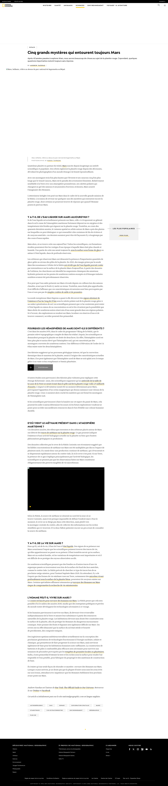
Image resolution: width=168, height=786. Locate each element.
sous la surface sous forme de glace (86, 250)
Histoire (15, 749)
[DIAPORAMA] (66, 370)
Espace (32, 47)
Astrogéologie (36, 705)
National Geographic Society (67, 755)
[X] (133, 750)
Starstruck (35, 710)
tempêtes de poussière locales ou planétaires (84, 652)
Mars (64, 166)
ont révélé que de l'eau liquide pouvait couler (83, 265)
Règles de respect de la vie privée (34, 778)
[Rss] (151, 750)
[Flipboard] (142, 750)
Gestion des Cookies (106, 778)
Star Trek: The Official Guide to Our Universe (74, 688)
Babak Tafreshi (54, 160)
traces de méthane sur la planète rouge (58, 433)
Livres (107, 752)
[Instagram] (138, 750)
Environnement (76, 710)
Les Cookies (95, 778)
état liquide (68, 546)
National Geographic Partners (67, 752)
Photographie (16, 768)
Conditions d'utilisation (53, 778)
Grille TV (61, 759)
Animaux (15, 755)
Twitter (36, 691)
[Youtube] (147, 750)
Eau (51, 705)
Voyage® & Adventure (19, 765)
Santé (14, 752)
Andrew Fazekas (37, 65)
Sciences (15, 759)
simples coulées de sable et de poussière (64, 292)
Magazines (6, 1)
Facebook (46, 691)
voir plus (124, 235)
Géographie (94, 710)
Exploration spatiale (80, 705)
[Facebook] (130, 750)
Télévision (18, 1)
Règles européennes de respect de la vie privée (75, 778)
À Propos (117, 778)
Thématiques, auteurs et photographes (69, 749)
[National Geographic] (3, 5)
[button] (66, 370)
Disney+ (162, 1)
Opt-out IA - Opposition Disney (131, 778)
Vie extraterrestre (55, 710)
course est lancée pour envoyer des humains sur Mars (53, 601)
